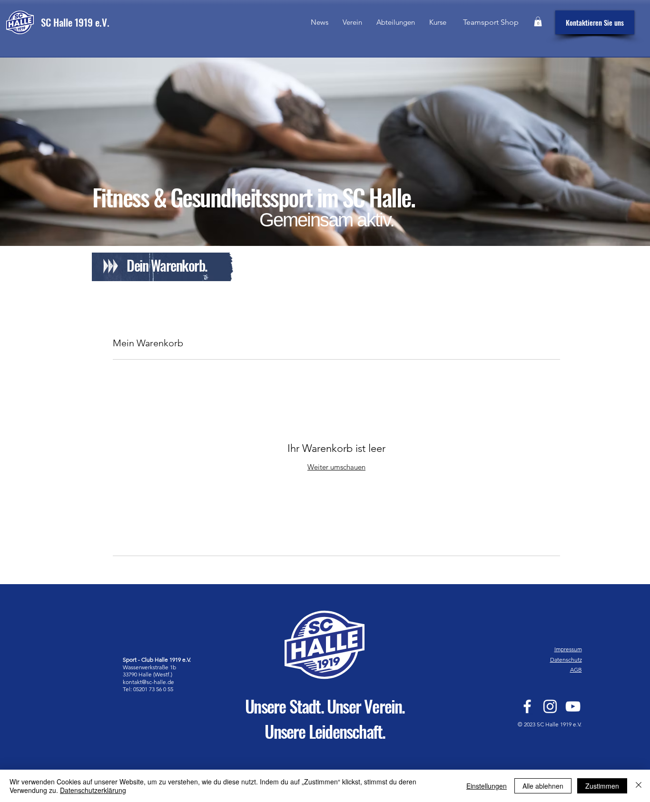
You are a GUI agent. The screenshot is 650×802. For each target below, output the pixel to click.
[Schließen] (638, 785)
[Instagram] (550, 706)
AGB (576, 669)
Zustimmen (602, 786)
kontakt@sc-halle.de (148, 681)
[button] (395, 22)
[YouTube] (573, 706)
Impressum (568, 649)
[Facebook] (527, 706)
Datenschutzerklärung (93, 790)
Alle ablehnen (542, 786)
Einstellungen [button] (486, 786)
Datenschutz (566, 659)
